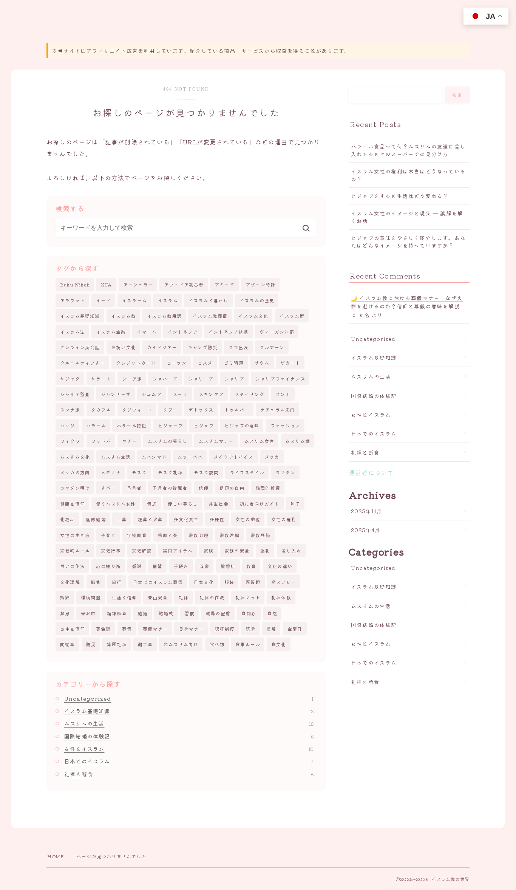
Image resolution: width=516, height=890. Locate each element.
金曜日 (295, 628)
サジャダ (70, 378)
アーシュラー (138, 284)
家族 (208, 550)
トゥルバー (236, 409)
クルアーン (272, 347)
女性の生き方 (75, 535)
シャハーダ (165, 378)
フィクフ (70, 441)
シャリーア (200, 378)
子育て (108, 535)
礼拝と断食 (189, 774)
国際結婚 (96, 519)
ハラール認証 (132, 425)
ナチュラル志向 (277, 409)
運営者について (371, 472)
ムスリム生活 (116, 457)
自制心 (248, 613)
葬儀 (127, 628)
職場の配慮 (217, 613)
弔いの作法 (72, 566)
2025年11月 (367, 511)
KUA (106, 284)
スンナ (282, 394)
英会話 (103, 628)
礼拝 (183, 597)
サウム (262, 362)
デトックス (200, 409)
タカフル (101, 409)
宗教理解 (229, 535)
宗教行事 (111, 550)
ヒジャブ (204, 425)
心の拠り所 (108, 566)
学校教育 (137, 535)
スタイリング (249, 394)
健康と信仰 (72, 503)
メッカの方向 (75, 472)
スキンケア (211, 394)
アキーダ (225, 284)
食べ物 (217, 644)
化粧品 (67, 519)
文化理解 (70, 582)
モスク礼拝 (170, 472)
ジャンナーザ (116, 394)
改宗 (204, 566)
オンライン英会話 (80, 347)
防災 (91, 644)
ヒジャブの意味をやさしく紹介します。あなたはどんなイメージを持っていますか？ (408, 241)
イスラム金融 (111, 331)
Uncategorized (189, 698)
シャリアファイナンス (280, 378)
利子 (295, 503)
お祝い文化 (123, 347)
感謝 (137, 566)
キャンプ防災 (203, 347)
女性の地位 (247, 519)
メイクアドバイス (233, 457)
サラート (101, 378)
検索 (458, 95)
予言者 (134, 487)
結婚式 (166, 613)
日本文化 (204, 582)
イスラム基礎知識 (80, 316)
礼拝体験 (281, 597)
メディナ (111, 472)
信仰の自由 (231, 487)
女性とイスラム (189, 748)
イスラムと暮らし (208, 300)
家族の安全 (236, 550)
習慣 (190, 613)
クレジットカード (136, 362)
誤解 (271, 628)
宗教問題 (198, 535)
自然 (272, 613)
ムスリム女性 (259, 441)
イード (103, 300)
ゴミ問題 (234, 362)
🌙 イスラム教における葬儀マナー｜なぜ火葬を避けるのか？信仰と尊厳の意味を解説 (407, 302)
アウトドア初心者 (184, 284)
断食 (96, 582)
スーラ (180, 394)
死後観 (253, 582)
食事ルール (247, 644)
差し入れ (291, 550)
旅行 (117, 582)
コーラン (177, 362)
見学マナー (191, 628)
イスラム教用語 (164, 316)
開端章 (67, 644)
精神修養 (117, 613)
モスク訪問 (206, 472)
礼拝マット (247, 597)
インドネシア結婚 (229, 331)
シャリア (234, 378)
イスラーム (134, 300)
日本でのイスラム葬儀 (158, 582)
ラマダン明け (75, 487)
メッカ (272, 457)
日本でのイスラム (189, 761)
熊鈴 (65, 597)
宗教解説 (142, 550)
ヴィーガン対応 (277, 331)
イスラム (168, 300)
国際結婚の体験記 (189, 736)
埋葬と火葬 (150, 519)
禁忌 (65, 613)
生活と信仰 (124, 597)
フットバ (101, 441)
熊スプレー (283, 582)
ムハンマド (154, 457)
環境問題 (91, 597)
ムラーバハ (190, 457)
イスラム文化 (253, 316)
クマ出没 (239, 347)
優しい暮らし (183, 503)
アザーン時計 (260, 284)
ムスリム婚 (297, 441)
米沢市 (88, 613)
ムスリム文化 (75, 457)
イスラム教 (123, 316)
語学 (250, 628)
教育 (251, 566)
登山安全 (158, 597)
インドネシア (183, 331)
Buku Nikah (75, 284)
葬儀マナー (155, 628)
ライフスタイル (247, 472)
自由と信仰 (72, 628)
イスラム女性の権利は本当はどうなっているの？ (408, 175)
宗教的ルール (75, 550)
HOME (55, 856)
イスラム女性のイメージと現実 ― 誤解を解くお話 (407, 216)
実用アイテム (178, 550)
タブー (170, 409)
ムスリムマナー (216, 441)
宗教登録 (260, 535)
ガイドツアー (162, 347)
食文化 (278, 644)
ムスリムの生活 (189, 723)
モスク (139, 472)
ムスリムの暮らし (168, 441)
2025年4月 (365, 530)
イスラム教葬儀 (210, 316)
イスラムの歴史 (256, 300)
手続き (181, 566)
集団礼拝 (117, 644)
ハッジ (67, 425)
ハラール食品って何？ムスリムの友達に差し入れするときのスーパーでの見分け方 (408, 150)
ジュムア (152, 394)
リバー (108, 487)
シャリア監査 (75, 394)
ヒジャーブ (170, 425)
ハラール (96, 425)
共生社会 (219, 503)
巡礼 (265, 550)
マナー (129, 441)
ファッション (285, 425)
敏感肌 (228, 566)
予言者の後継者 (170, 487)
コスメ (205, 362)
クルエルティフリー (82, 362)
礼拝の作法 (211, 597)
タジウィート (137, 409)
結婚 (143, 613)
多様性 (217, 519)
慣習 (157, 566)
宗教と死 (168, 535)
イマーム (147, 331)
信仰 (204, 487)
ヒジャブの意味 (241, 425)
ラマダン (285, 472)
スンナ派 (70, 409)
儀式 (152, 503)
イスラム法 (72, 331)
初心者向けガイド (259, 503)
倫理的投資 (267, 487)
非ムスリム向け (181, 644)
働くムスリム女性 (116, 503)
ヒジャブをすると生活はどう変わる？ (399, 196)
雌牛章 (145, 644)
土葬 (122, 519)
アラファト (72, 300)
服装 (229, 582)
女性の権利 (283, 519)
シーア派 (132, 378)
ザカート (290, 362)
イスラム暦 (292, 316)
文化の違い (279, 566)
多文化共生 (186, 519)
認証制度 (225, 628)
